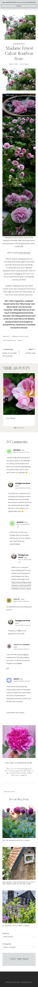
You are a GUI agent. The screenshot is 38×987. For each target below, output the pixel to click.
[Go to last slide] (6, 399)
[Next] (31, 399)
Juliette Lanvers (22, 645)
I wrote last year (24, 253)
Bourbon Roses (19, 44)
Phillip (17, 599)
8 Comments (24, 64)
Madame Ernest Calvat (20, 336)
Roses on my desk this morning (9, 352)
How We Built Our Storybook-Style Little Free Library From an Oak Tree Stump (18, 883)
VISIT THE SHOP (19, 959)
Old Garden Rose (9, 340)
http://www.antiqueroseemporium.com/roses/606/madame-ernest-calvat (21, 585)
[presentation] (19, 394)
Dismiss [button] (19, 6)
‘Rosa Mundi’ (11, 418)
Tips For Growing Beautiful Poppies (16, 840)
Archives (5, 933)
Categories (6, 944)
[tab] (15, 427)
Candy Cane (30, 351)
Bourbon (6, 336)
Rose (20, 340)
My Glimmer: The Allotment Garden (15, 926)
